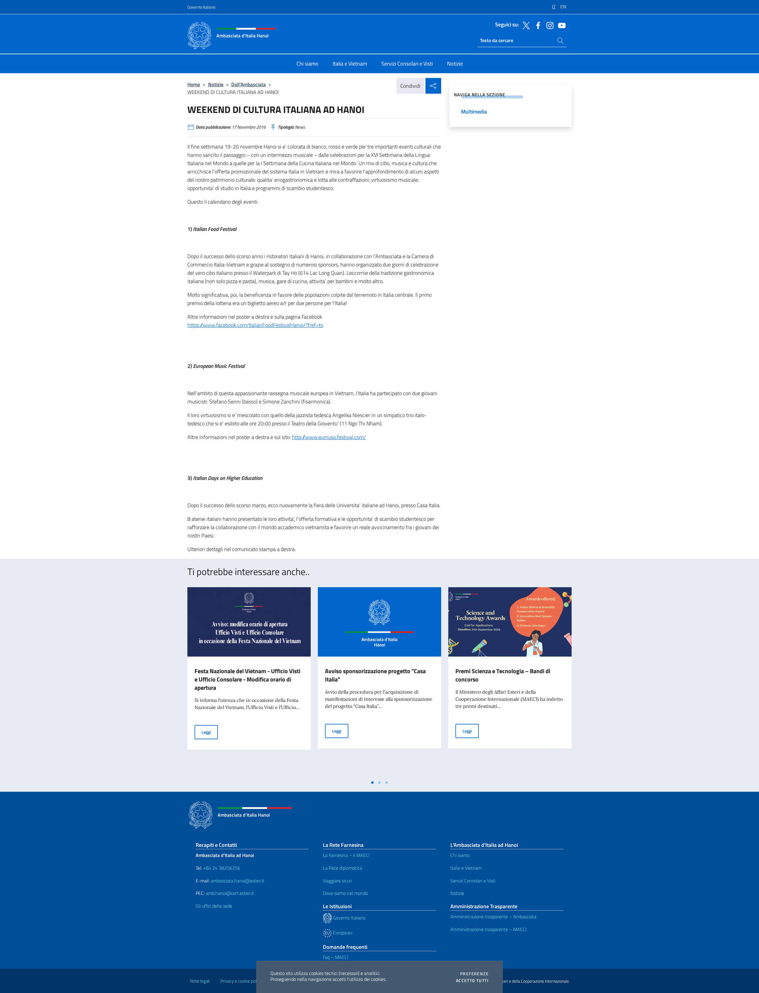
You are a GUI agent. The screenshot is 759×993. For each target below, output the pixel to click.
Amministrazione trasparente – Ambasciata (493, 916)
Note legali (200, 981)
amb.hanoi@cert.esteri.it (230, 893)
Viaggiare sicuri (337, 880)
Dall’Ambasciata (248, 84)
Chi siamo (459, 855)
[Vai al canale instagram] (548, 24)
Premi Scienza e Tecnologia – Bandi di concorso (502, 675)
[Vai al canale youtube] (560, 24)
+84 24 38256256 (221, 867)
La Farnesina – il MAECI (346, 855)
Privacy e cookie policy (240, 981)
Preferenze (474, 974)
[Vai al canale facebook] (537, 24)
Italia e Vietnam (465, 867)
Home (193, 84)
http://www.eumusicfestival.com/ (329, 437)
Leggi (210, 732)
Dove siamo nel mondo (345, 893)
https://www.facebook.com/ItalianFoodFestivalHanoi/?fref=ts (255, 325)
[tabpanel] (249, 682)
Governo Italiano (201, 7)
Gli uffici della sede (214, 905)
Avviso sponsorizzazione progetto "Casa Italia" (375, 675)
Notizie (216, 84)
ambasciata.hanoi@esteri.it (237, 880)
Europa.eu (342, 932)
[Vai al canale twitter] (525, 24)
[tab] (372, 782)
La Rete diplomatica (342, 867)
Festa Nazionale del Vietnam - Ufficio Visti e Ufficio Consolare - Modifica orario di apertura (247, 679)
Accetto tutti (472, 980)
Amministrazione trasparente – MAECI (488, 929)
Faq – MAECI (335, 957)
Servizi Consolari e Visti (472, 880)
